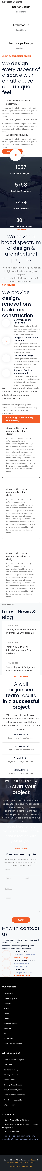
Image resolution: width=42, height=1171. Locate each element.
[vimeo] (13, 1146)
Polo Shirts (8, 1038)
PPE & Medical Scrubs (13, 1043)
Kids (5, 1033)
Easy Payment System (13, 1090)
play (15, 155)
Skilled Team (9, 1080)
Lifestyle (7, 1003)
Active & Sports (10, 998)
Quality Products (11, 1075)
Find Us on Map (21, 957)
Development (12, 1162)
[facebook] (6, 1146)
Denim (6, 1013)
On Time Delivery (11, 1070)
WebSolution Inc (28, 1162)
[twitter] (2, 1146)
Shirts (6, 1008)
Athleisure (8, 993)
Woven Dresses (10, 1023)
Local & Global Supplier (14, 1060)
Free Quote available (13, 1100)
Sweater (7, 1028)
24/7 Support (9, 1105)
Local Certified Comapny (14, 1095)
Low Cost (8, 1065)
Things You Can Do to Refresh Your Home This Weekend (18, 650)
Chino (6, 1018)
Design (33, 1160)
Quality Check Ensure (13, 1085)
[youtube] (9, 1146)
